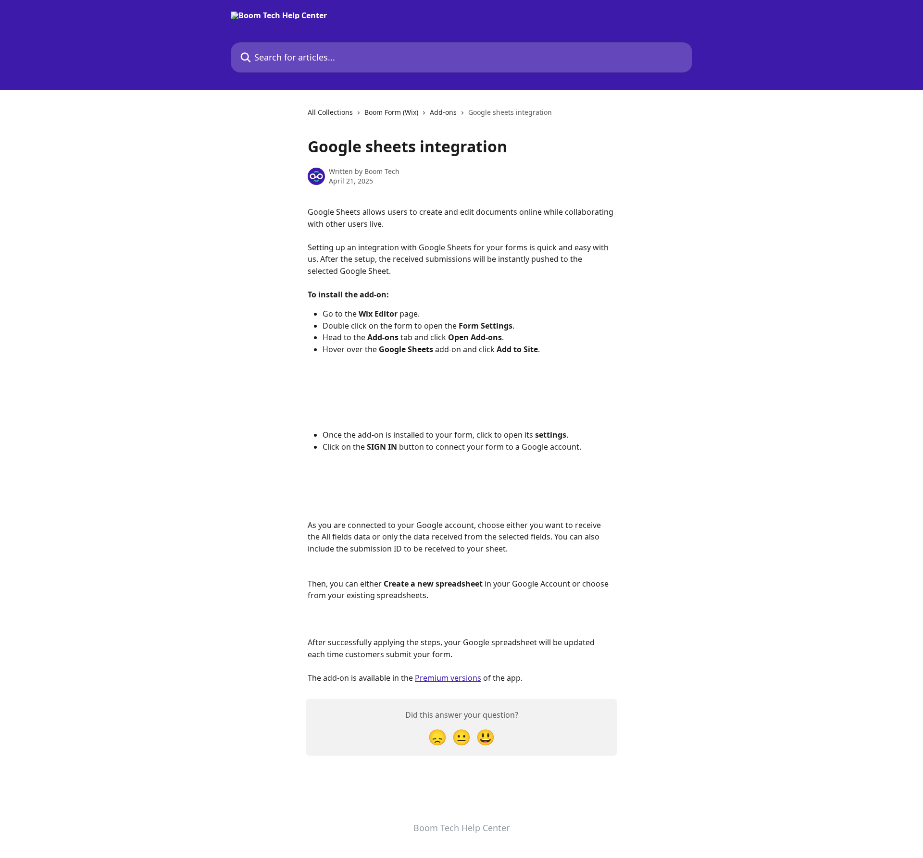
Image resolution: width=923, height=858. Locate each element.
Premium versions (448, 678)
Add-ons (443, 112)
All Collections (330, 112)
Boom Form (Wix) (391, 112)
